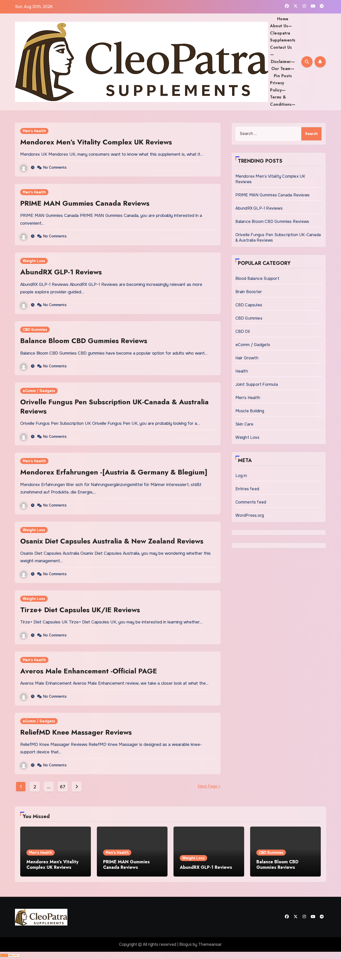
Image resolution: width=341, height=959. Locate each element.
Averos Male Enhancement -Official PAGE (88, 671)
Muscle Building (249, 411)
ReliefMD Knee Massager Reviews (76, 732)
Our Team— (283, 68)
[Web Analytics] (10, 955)
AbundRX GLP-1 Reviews (61, 272)
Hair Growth (246, 358)
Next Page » (209, 786)
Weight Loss (34, 261)
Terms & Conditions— (283, 100)
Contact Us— (281, 50)
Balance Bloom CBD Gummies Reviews (83, 341)
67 (62, 787)
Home (283, 19)
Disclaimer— (283, 61)
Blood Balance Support (257, 278)
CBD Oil (242, 331)
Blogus (185, 944)
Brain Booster (248, 291)
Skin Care (244, 424)
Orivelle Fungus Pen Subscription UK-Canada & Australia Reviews (114, 406)
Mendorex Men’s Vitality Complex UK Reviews (96, 142)
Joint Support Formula (256, 384)
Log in (241, 475)
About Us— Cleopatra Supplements (283, 33)
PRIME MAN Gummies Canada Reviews (85, 203)
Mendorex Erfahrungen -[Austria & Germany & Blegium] (113, 472)
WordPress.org (249, 515)
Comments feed (250, 502)
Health (241, 371)
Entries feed (247, 488)
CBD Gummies (35, 329)
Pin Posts (283, 76)
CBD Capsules (248, 305)
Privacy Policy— (278, 86)
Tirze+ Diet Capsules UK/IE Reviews (80, 610)
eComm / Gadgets (39, 391)
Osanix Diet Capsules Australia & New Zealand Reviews (111, 541)
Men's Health (34, 131)
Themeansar (209, 944)
